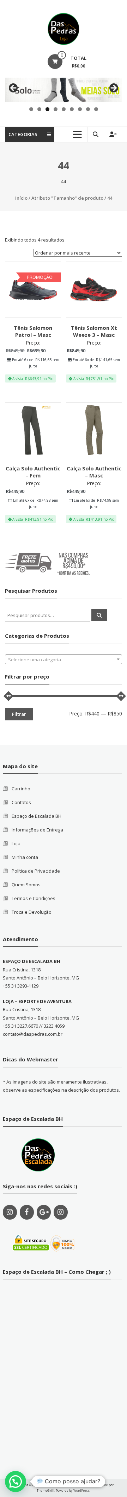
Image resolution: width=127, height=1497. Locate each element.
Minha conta (25, 857)
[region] (63, 90)
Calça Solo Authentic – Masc (94, 472)
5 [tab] (64, 109)
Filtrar (19, 714)
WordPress (81, 1490)
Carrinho (21, 788)
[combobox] (63, 659)
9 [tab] (96, 109)
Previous (13, 88)
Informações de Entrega (37, 830)
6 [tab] (72, 109)
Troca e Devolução (32, 912)
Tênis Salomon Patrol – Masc (33, 331)
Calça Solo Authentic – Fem (33, 472)
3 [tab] (47, 109)
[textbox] (63, 659)
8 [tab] (88, 109)
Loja (16, 843)
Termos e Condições (33, 898)
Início (21, 198)
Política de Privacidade (36, 871)
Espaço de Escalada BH (36, 816)
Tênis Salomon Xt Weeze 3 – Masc (94, 331)
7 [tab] (80, 109)
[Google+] (44, 1212)
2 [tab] (39, 109)
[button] (15, 1481)
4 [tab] (56, 109)
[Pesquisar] (99, 615)
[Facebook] (27, 1212)
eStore (103, 1485)
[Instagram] (10, 1212)
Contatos (21, 802)
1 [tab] (31, 109)
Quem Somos (26, 884)
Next (113, 88)
